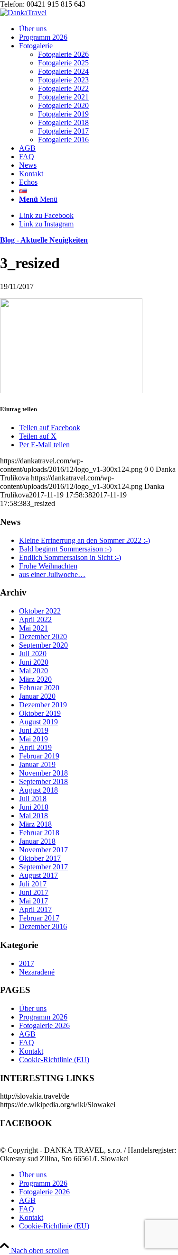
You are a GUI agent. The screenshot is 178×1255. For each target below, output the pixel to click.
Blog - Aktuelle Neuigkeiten (44, 240)
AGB (27, 1034)
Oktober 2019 (40, 713)
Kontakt (31, 1051)
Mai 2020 (33, 671)
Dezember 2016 (43, 926)
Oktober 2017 (40, 858)
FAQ (26, 1042)
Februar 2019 (39, 756)
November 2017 (43, 850)
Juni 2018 (33, 807)
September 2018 (43, 781)
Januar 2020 (37, 696)
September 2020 (43, 645)
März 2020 (35, 679)
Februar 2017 (39, 918)
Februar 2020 (39, 688)
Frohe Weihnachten (48, 566)
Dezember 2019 (43, 705)
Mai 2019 (33, 739)
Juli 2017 (33, 884)
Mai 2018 (33, 816)
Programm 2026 (43, 1017)
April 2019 (35, 747)
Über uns (33, 1008)
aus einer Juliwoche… (52, 574)
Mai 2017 (33, 901)
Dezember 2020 (43, 636)
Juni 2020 (33, 662)
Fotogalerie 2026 (44, 1025)
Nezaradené (37, 972)
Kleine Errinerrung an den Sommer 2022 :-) (84, 540)
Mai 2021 (33, 628)
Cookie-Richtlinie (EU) (54, 1060)
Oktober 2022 (40, 611)
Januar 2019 (37, 764)
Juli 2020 (33, 654)
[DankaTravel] (23, 13)
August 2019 (38, 722)
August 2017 (38, 875)
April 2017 (35, 909)
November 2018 (43, 773)
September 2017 (43, 867)
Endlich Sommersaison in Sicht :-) (70, 557)
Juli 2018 (33, 799)
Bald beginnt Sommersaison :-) (65, 549)
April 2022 (35, 619)
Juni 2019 (33, 730)
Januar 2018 (37, 841)
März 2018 (35, 824)
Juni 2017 (33, 892)
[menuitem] (98, 29)
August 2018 (38, 790)
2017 (26, 963)
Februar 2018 (39, 833)
